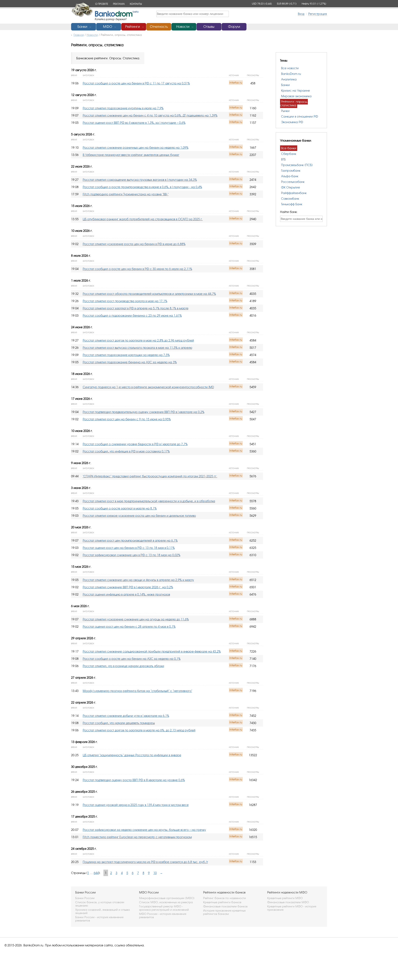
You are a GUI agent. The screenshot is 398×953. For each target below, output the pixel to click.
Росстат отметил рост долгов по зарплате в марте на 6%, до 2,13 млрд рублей (139, 730)
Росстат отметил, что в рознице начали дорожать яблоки (123, 666)
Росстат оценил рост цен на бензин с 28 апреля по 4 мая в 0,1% (129, 626)
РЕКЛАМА (119, 3)
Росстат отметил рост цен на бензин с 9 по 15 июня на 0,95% (127, 419)
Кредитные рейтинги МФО (285, 898)
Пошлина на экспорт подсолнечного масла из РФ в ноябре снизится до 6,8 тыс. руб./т (145, 862)
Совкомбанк (290, 198)
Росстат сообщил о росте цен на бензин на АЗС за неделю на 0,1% (132, 658)
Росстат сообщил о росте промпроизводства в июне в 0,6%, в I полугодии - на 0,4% (142, 187)
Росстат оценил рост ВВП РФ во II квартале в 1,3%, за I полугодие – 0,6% (134, 122)
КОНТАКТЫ (136, 3)
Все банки (288, 148)
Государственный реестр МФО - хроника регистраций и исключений (164, 908)
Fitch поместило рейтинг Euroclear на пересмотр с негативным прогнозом (137, 837)
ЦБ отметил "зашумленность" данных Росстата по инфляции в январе (132, 755)
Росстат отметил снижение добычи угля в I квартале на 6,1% (126, 715)
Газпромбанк (290, 170)
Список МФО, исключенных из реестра (166, 902)
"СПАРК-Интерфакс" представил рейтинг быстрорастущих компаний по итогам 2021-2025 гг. (150, 476)
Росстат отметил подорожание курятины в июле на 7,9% (123, 108)
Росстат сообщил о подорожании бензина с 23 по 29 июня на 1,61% (132, 315)
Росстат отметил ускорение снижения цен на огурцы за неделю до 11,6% (136, 619)
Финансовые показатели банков (225, 906)
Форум (234, 27)
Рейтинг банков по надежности (224, 898)
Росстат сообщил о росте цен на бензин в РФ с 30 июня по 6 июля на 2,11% (137, 269)
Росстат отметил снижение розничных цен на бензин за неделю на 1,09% (135, 147)
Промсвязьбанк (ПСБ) (297, 165)
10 (155, 873)
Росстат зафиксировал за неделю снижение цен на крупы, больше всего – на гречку (144, 829)
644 (96, 873)
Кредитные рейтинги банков (222, 902)
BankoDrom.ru (291, 73)
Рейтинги (132, 27)
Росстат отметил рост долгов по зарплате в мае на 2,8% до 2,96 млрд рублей (138, 340)
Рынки (285, 111)
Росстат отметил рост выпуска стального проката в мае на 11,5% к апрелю (137, 347)
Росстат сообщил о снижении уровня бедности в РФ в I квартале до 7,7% (135, 444)
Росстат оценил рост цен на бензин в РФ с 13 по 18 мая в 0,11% (129, 547)
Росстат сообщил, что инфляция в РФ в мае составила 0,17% (126, 451)
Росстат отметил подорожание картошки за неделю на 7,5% (126, 355)
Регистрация (317, 14)
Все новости (290, 68)
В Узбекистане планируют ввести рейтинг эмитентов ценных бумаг (131, 155)
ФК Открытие (290, 187)
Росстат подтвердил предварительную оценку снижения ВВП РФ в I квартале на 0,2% (143, 412)
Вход (301, 14)
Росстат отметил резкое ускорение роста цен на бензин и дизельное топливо (139, 515)
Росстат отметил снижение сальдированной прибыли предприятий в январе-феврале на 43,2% (152, 651)
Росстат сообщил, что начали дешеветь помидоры (119, 723)
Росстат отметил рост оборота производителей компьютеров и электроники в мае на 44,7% (149, 293)
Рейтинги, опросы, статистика (294, 103)
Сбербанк (288, 154)
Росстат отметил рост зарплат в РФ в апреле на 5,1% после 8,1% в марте (135, 308)
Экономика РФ (292, 122)
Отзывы (208, 27)
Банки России (85, 898)
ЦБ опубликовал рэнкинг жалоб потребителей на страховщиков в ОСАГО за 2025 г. (143, 219)
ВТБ (283, 159)
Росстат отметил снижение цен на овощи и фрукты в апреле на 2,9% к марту (138, 580)
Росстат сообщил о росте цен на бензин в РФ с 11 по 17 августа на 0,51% (136, 83)
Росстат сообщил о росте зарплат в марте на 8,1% (120, 508)
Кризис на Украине (295, 90)
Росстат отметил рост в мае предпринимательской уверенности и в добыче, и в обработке (149, 501)
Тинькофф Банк (291, 204)
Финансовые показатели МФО (288, 902)
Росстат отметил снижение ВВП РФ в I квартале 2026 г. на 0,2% (128, 587)
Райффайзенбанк (294, 193)
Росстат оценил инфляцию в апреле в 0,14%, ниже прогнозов (126, 594)
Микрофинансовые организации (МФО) (166, 898)
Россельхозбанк (293, 182)
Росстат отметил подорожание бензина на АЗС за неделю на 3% (130, 362)
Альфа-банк (289, 176)
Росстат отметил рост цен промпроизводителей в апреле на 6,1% (130, 540)
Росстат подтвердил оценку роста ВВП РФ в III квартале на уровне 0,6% (134, 780)
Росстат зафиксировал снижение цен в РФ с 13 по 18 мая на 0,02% (131, 555)
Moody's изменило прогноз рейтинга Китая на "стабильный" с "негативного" (137, 691)
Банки (82, 27)
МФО (107, 27)
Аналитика (289, 79)
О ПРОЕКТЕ (101, 3)
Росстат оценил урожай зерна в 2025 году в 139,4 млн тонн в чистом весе (136, 805)
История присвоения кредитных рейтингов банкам (224, 912)
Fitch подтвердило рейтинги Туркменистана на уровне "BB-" (126, 194)
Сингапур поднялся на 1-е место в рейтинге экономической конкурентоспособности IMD (148, 387)
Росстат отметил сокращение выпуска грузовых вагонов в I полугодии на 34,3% (140, 179)
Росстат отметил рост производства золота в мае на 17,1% (125, 301)
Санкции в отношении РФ (299, 116)
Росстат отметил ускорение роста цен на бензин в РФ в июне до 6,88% (134, 244)
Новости (182, 27)
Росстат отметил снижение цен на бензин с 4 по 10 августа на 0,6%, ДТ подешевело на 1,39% (150, 115)
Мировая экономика (296, 96)
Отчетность (159, 27)
